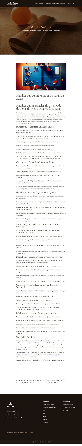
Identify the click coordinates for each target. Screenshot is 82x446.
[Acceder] (69, 3)
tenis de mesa (49, 130)
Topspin (18, 142)
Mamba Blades (12, 3)
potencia (26, 181)
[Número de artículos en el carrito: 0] (73, 3)
